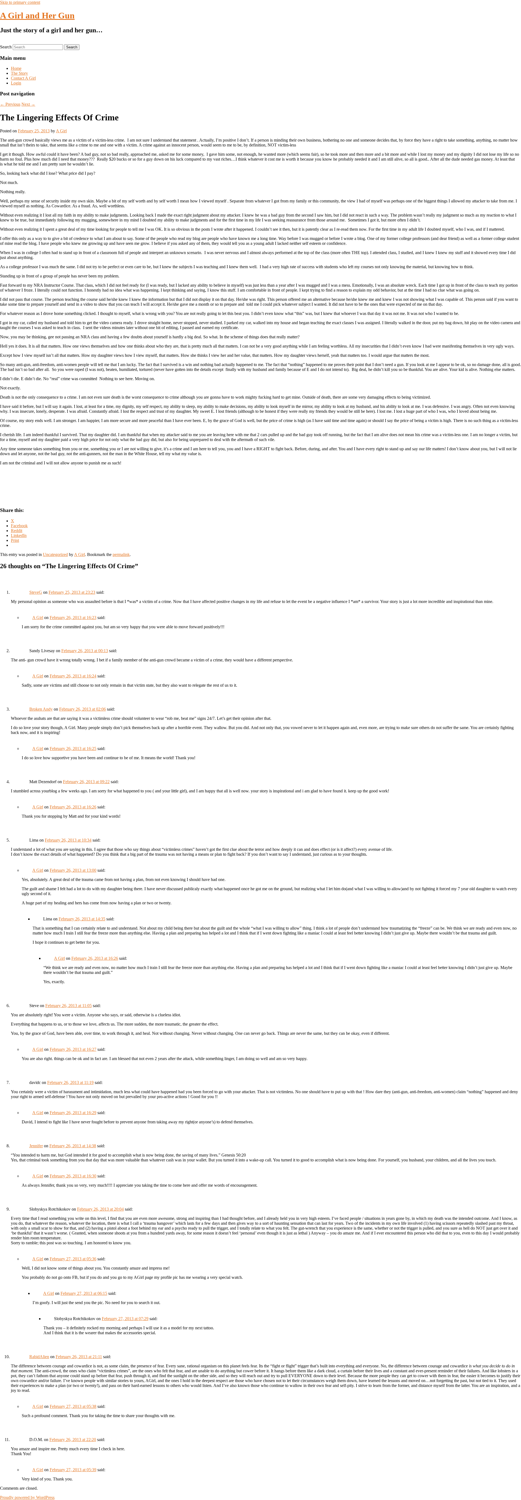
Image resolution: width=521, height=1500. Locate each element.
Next (28, 104)
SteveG (35, 592)
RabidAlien (39, 1356)
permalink (121, 554)
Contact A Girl (23, 78)
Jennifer (36, 1145)
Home (16, 68)
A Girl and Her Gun (37, 15)
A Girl (61, 131)
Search (6, 47)
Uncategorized (55, 554)
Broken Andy (41, 709)
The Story (19, 73)
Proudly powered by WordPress (27, 1497)
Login (16, 83)
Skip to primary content (20, 2)
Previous (10, 104)
